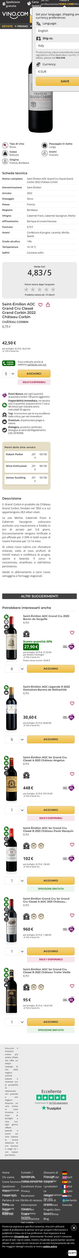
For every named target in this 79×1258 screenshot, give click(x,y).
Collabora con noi (32, 1181)
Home (5, 1172)
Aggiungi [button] (34, 373)
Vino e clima (51, 1214)
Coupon (48, 1181)
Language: (49, 23)
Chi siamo (8, 1177)
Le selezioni (51, 1205)
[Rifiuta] (74, 1228)
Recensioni (28, 1195)
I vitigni (48, 1195)
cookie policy (50, 1246)
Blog (46, 1218)
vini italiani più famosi (11, 1153)
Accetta (72, 1253)
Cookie (25, 1214)
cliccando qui (21, 1236)
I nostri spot (9, 1195)
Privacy (25, 1191)
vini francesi (11, 1145)
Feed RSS (7, 1214)
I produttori (51, 1186)
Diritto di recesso (31, 1200)
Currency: (49, 64)
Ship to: (47, 38)
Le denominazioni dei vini (53, 1194)
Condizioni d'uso (31, 1186)
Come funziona (11, 1181)
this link (60, 57)
